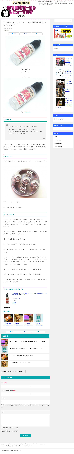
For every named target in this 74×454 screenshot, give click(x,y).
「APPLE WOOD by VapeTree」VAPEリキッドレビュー (20, 362)
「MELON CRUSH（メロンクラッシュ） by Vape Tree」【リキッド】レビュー (25, 348)
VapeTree (6, 30)
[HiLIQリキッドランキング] (63, 33)
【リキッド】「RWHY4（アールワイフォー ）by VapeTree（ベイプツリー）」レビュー (27, 341)
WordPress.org (58, 146)
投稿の (57, 140)
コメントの (58, 143)
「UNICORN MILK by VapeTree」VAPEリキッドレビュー (21, 355)
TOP (13, 444)
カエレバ (18, 298)
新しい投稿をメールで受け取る (10, 431)
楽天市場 (14, 303)
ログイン (57, 136)
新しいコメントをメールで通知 (10, 427)
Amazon (14, 302)
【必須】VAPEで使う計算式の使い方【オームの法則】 (68, 73)
